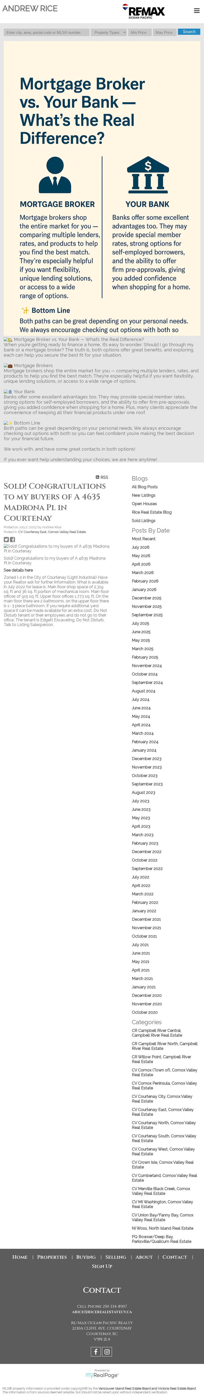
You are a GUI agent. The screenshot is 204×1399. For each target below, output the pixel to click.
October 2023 (144, 775)
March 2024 (143, 733)
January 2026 (144, 589)
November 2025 (147, 606)
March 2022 (142, 894)
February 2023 (145, 843)
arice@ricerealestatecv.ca (102, 1312)
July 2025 (140, 623)
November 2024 (147, 665)
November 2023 (147, 767)
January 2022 (144, 911)
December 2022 (146, 851)
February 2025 (145, 657)
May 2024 (141, 716)
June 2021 (141, 953)
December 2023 (146, 758)
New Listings (143, 495)
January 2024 (144, 750)
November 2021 (146, 927)
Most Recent (143, 538)
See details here (18, 570)
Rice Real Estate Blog (152, 512)
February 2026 (145, 581)
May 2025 (141, 640)
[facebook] (96, 1352)
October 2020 (145, 1012)
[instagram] (107, 1352)
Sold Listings (143, 520)
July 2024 (141, 699)
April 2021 (141, 970)
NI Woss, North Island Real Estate (162, 1228)
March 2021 (142, 978)
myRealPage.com (102, 1375)
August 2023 (143, 792)
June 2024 (141, 708)
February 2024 (145, 741)
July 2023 (140, 801)
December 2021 (146, 919)
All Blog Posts (145, 486)
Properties (52, 1257)
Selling (115, 1257)
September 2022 (147, 868)
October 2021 (144, 936)
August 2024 (143, 691)
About (144, 1257)
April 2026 (141, 564)
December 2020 (147, 995)
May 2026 (141, 555)
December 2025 (146, 598)
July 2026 (141, 547)
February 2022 (145, 902)
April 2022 (141, 885)
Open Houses (144, 503)
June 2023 (141, 809)
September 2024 (147, 682)
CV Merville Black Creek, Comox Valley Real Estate (161, 1191)
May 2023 (141, 818)
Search (189, 32)
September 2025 (147, 615)
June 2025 (141, 631)
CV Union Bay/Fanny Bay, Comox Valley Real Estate (162, 1217)
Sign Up (102, 1266)
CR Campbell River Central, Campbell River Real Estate (157, 1033)
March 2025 (142, 648)
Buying (86, 1257)
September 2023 (147, 784)
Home (20, 1257)
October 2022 (144, 860)
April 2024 (141, 725)
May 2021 (141, 961)
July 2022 (140, 877)
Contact (174, 1257)
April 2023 (141, 826)
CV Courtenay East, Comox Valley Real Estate (52, 532)
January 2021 (144, 987)
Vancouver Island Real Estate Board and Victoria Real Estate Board (147, 1388)
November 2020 (147, 1004)
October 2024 (145, 674)
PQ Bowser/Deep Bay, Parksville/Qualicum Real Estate (161, 1239)
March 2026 (143, 572)
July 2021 (140, 944)
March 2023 (142, 834)
